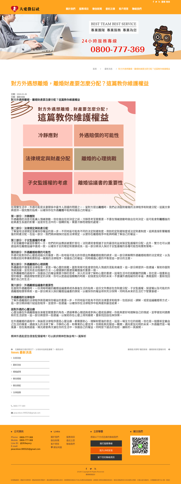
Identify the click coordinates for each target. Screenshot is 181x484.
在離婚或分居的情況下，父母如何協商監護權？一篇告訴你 (39, 349)
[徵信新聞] (90, 36)
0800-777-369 (19, 406)
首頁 (95, 69)
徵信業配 (17, 385)
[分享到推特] (156, 2)
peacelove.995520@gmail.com (27, 413)
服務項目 (70, 437)
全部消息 (17, 358)
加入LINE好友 (106, 450)
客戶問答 (55, 444)
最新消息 (108, 69)
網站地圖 (57, 447)
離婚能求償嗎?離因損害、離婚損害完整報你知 (147, 349)
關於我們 (55, 437)
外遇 (90, 255)
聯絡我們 (70, 444)
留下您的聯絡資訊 (106, 457)
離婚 (101, 207)
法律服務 (17, 392)
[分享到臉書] (153, 2)
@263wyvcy (26, 443)
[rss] (159, 2)
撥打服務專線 (106, 443)
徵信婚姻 (17, 378)
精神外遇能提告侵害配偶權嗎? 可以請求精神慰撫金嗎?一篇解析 (48, 336)
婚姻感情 (17, 372)
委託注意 (70, 440)
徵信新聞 (55, 440)
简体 (168, 2)
